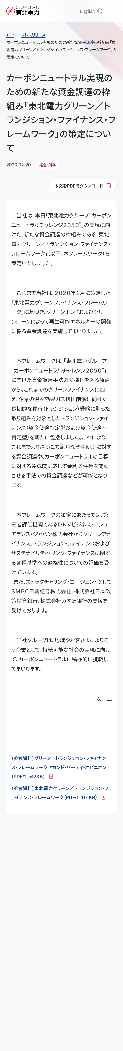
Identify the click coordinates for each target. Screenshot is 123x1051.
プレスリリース (33, 35)
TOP (10, 35)
